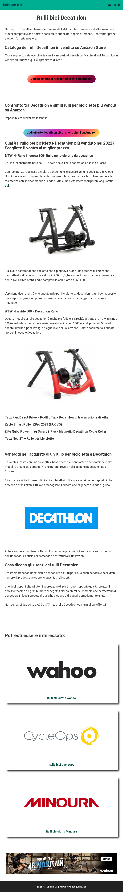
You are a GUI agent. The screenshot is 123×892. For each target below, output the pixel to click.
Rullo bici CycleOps (61, 764)
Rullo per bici (12, 5)
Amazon (81, 886)
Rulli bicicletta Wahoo (61, 698)
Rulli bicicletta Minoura (61, 831)
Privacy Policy (67, 886)
